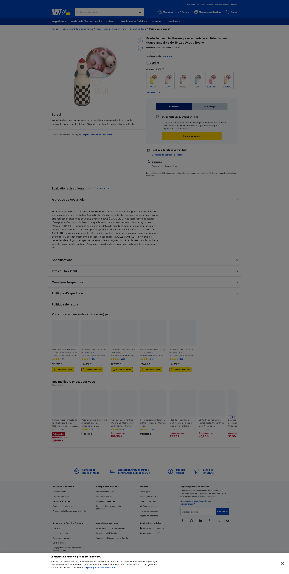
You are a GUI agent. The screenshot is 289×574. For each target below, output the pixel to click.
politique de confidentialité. (101, 567)
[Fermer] (282, 563)
